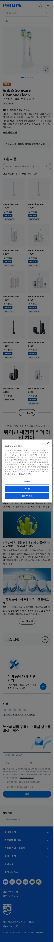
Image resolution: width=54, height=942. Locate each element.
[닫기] (47, 443)
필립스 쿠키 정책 (31, 474)
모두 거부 (26, 489)
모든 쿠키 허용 (26, 496)
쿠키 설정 (26, 481)
